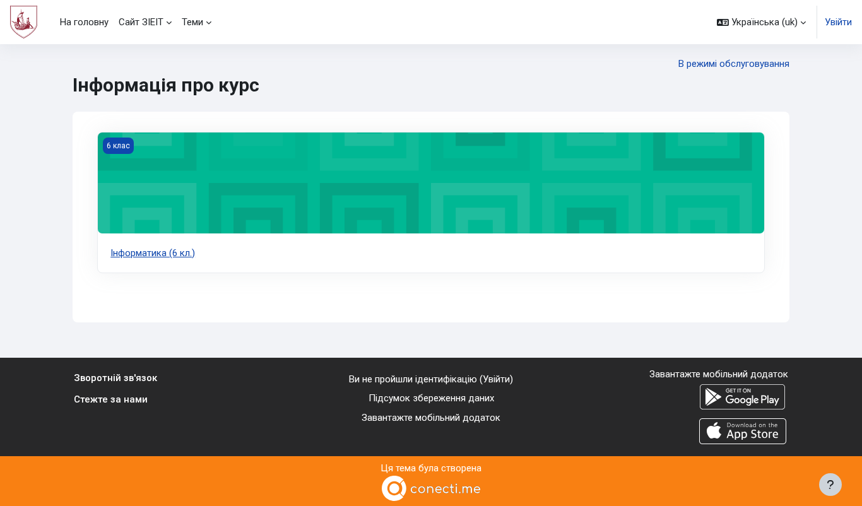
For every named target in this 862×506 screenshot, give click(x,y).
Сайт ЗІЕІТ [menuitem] (141, 22)
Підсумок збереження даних (431, 398)
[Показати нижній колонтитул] (830, 484)
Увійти (838, 22)
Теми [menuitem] (192, 22)
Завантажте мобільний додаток (431, 417)
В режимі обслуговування (733, 63)
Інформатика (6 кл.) (152, 253)
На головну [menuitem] (84, 22)
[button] (761, 22)
